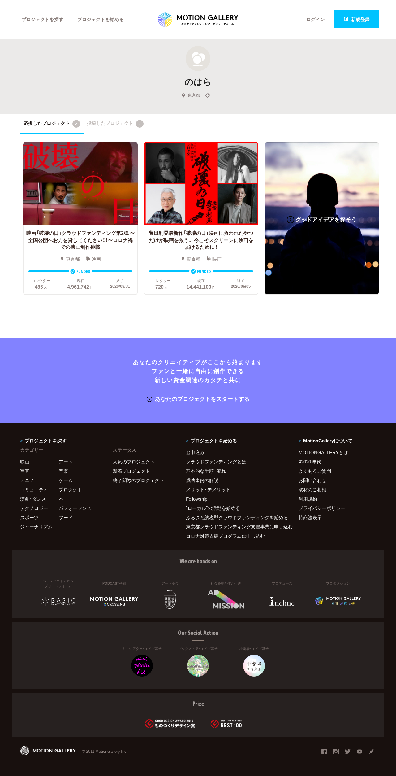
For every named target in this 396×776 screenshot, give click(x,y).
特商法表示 (310, 517)
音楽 (63, 470)
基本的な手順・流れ (206, 470)
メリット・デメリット (208, 489)
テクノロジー (34, 508)
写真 (24, 470)
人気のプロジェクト (134, 461)
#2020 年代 (310, 461)
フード (66, 517)
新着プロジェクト (131, 470)
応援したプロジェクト (50, 123)
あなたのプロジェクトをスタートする (202, 398)
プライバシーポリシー (322, 508)
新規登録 (360, 19)
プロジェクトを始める (100, 19)
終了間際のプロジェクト (136, 480)
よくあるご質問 (315, 470)
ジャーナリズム (36, 526)
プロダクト (70, 489)
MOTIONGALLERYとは (323, 452)
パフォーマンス (75, 508)
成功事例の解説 (202, 480)
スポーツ (29, 517)
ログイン (315, 19)
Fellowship (196, 498)
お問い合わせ (312, 480)
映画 (24, 461)
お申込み (195, 452)
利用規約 (308, 498)
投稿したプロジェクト (113, 123)
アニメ (27, 480)
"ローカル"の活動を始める (213, 508)
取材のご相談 (312, 489)
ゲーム (66, 480)
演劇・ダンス (33, 498)
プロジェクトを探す (42, 19)
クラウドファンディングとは (216, 461)
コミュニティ (34, 489)
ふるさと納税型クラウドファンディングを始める (234, 517)
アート (66, 461)
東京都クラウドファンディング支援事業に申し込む (234, 526)
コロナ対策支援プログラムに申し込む (225, 536)
